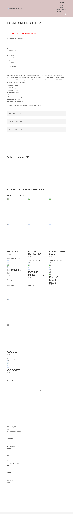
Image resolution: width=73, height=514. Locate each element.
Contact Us (10, 461)
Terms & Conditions (13, 463)
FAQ (8, 465)
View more (10, 285)
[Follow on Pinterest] (15, 498)
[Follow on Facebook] (12, 498)
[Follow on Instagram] (8, 498)
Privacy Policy (11, 468)
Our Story (10, 480)
